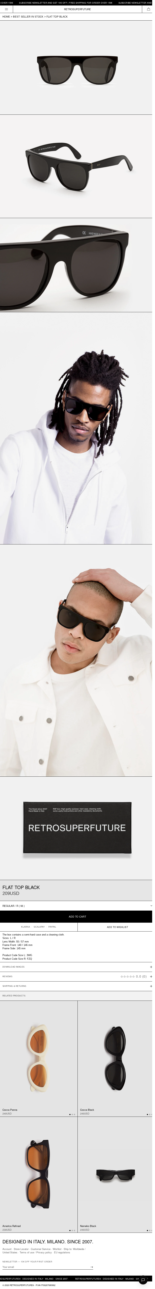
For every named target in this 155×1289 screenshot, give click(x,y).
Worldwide (78, 1249)
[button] (148, 9)
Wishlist (57, 1249)
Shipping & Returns (14, 970)
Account (7, 1249)
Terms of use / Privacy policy (36, 1252)
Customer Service (40, 1249)
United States (9, 1252)
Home (6, 16)
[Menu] (6, 9)
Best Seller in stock (28, 16)
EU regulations (62, 1252)
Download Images (13, 951)
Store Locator (21, 1249)
